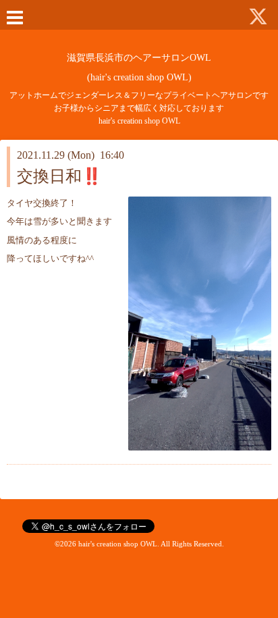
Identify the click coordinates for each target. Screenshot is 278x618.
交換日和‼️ (59, 176)
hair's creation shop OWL (117, 544)
